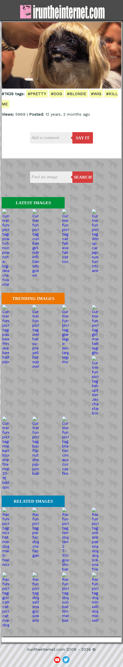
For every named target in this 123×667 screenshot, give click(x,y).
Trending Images (33, 298)
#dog (56, 93)
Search (83, 177)
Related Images (33, 501)
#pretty (37, 93)
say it (83, 138)
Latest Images (33, 202)
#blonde (76, 93)
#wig (96, 93)
